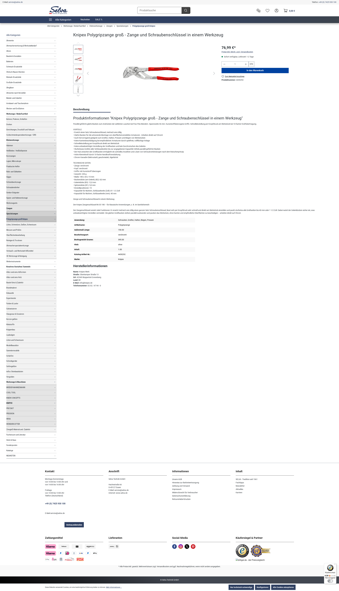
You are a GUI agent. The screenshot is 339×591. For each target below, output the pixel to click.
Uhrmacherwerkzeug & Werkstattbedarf (21, 46)
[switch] (330, 581)
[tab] (92, 110)
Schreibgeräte (11, 361)
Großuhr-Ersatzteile (13, 82)
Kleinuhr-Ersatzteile (13, 77)
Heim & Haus (11, 440)
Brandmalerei (11, 288)
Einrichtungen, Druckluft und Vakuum (20, 129)
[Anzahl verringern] (224, 64)
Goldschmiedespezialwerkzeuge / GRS (21, 135)
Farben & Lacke (12, 303)
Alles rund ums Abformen (16, 272)
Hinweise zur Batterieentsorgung (185, 483)
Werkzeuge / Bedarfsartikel (17, 114)
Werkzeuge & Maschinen (16, 382)
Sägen (8, 177)
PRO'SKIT (10, 408)
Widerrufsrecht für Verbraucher (185, 492)
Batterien (9, 61)
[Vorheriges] (88, 73)
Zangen (9, 208)
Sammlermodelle (12, 350)
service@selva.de (15, 2)
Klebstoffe (10, 324)
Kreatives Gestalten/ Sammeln (18, 266)
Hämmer (9, 145)
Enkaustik (10, 293)
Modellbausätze (12, 345)
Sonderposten (11, 445)
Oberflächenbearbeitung (15, 235)
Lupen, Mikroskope (13, 161)
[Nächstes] (214, 73)
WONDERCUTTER (13, 424)
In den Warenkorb (255, 70)
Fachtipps (240, 483)
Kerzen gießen (11, 319)
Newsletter (240, 486)
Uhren (8, 51)
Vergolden (10, 377)
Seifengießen (11, 366)
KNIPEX (9, 403)
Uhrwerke (10, 40)
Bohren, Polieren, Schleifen (16, 119)
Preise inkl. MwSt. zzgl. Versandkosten (237, 52)
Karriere (239, 492)
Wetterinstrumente (13, 261)
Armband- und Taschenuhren (17, 103)
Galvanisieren (11, 308)
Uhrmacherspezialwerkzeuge (17, 245)
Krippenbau (10, 329)
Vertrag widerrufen (74, 525)
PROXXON (10, 413)
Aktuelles (239, 489)
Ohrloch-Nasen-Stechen (15, 72)
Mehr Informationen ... (114, 587)
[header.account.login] (275, 10)
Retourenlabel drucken (181, 499)
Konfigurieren (262, 587)
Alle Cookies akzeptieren (283, 587)
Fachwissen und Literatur (16, 435)
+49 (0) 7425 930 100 (327, 2)
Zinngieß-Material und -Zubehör (18, 429)
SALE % (98, 19)
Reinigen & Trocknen (14, 240)
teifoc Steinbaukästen (14, 371)
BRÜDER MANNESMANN (15, 387)
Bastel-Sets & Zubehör (14, 282)
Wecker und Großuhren (15, 108)
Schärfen (9, 356)
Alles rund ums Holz (14, 277)
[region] (145, 73)
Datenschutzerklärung (181, 496)
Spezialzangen (12, 213)
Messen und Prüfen (13, 230)
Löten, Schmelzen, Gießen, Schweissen (21, 224)
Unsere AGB (177, 479)
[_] (150, 73)
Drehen (9, 124)
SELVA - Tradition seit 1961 (247, 479)
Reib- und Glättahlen (13, 171)
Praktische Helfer (13, 166)
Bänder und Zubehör (14, 98)
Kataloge (9, 450)
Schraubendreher (13, 187)
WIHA (8, 419)
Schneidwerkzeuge (13, 182)
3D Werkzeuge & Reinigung (16, 256)
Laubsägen (10, 335)
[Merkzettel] (266, 10)
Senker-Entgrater (12, 192)
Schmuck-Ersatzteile (14, 66)
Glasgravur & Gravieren (15, 314)
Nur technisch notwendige (241, 587)
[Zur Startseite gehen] (58, 10)
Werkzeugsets (11, 203)
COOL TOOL (11, 392)
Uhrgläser (10, 87)
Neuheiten (85, 19)
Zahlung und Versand (181, 486)
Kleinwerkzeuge (12, 140)
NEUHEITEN (10, 455)
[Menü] (334, 564)
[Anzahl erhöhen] (246, 64)
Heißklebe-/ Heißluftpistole (16, 151)
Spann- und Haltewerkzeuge (17, 198)
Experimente (11, 298)
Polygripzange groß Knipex (17, 219)
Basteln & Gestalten (13, 56)
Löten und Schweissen (15, 340)
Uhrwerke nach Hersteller (16, 93)
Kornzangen (11, 156)
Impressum (176, 489)
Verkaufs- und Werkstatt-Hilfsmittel (19, 251)
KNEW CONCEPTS (13, 398)
